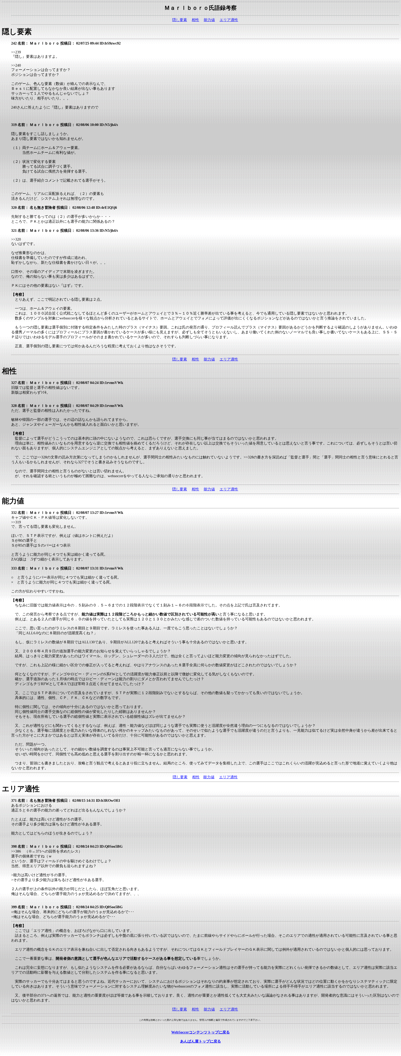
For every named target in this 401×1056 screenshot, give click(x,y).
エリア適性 (229, 20)
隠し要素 (179, 20)
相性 (195, 20)
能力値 (209, 20)
